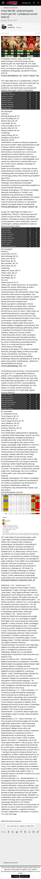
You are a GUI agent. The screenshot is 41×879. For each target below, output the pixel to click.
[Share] (36, 33)
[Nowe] (34, 3)
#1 (39, 33)
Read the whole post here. (11, 821)
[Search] (38, 3)
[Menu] (3, 3)
